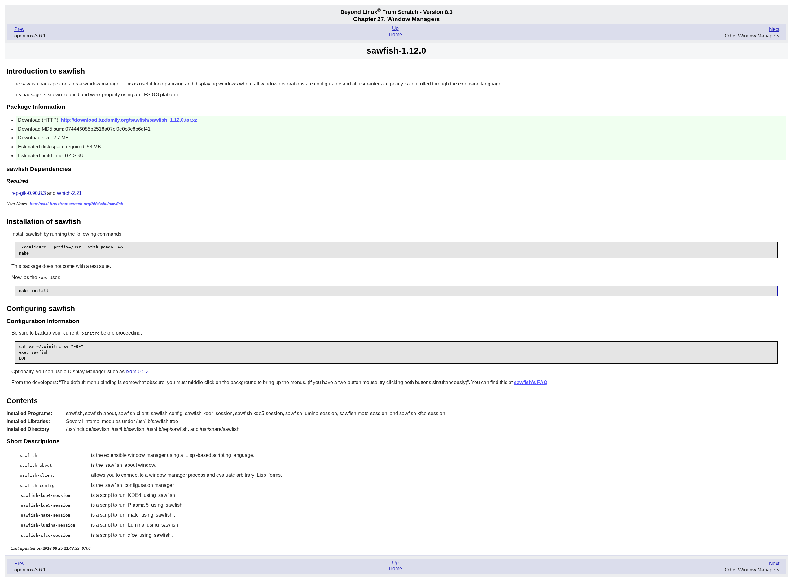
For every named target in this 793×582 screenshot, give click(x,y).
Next (774, 29)
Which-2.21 (69, 193)
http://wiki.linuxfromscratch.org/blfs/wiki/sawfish (76, 204)
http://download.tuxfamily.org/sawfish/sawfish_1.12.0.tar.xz (129, 120)
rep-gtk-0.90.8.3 (28, 193)
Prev (19, 29)
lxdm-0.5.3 (137, 371)
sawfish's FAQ (530, 382)
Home (395, 34)
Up (395, 28)
